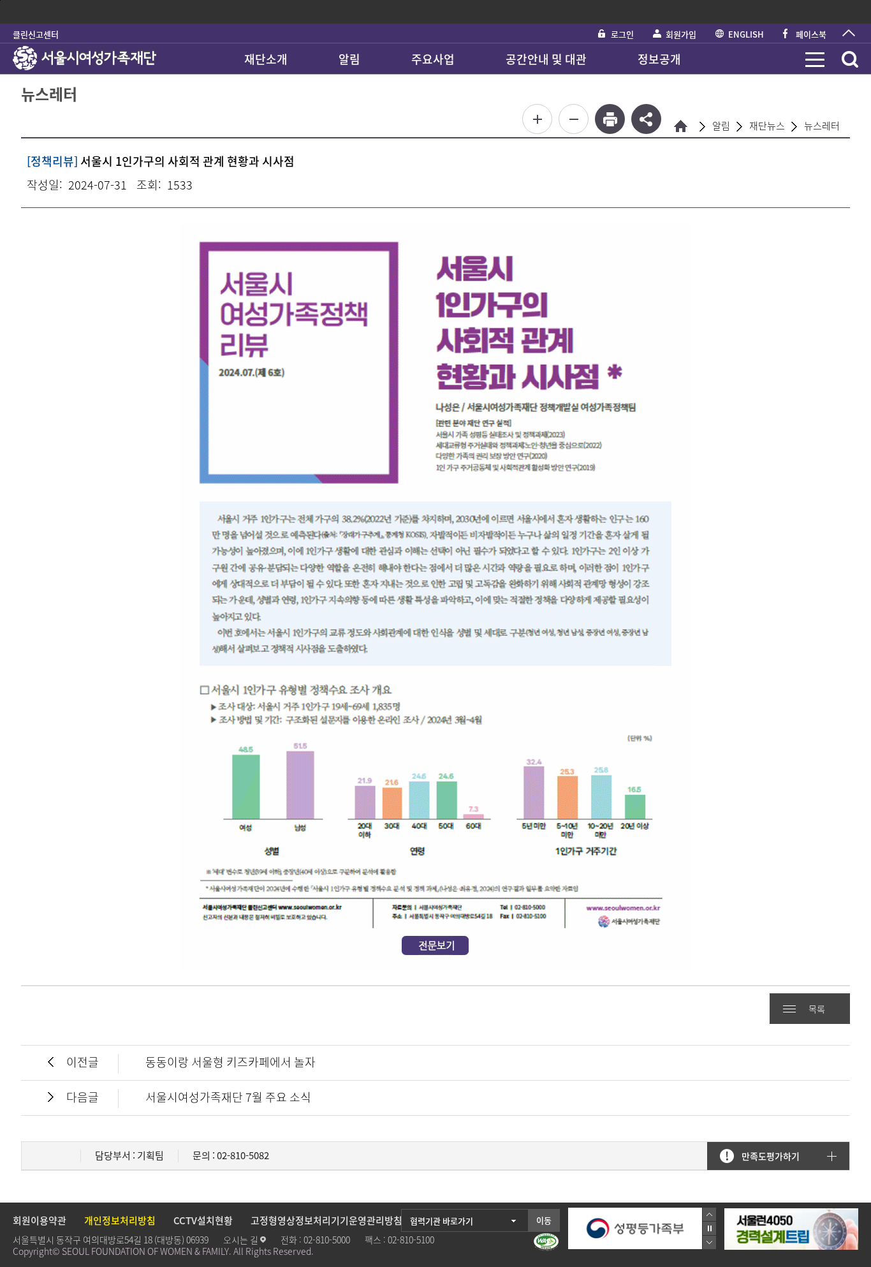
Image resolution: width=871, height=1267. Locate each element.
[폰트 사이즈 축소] (574, 119)
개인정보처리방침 (120, 1220)
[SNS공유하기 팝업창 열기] (646, 119)
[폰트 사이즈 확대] (537, 119)
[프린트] (610, 119)
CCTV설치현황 (203, 1220)
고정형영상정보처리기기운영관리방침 (326, 1220)
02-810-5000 (327, 1239)
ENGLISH (746, 34)
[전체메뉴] (815, 59)
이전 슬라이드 (709, 1214)
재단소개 (266, 59)
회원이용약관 (39, 1220)
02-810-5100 (411, 1239)
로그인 (622, 34)
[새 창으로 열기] (791, 1214)
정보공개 (659, 59)
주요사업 (433, 59)
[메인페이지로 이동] (84, 59)
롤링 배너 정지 (709, 1228)
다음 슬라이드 (709, 1242)
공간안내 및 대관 (546, 59)
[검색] (850, 59)
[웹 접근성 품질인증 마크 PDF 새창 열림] (546, 1242)
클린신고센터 (36, 34)
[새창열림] (635, 1228)
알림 (349, 59)
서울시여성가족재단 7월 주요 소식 (228, 1097)
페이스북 (811, 34)
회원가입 (681, 34)
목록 (817, 1008)
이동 (544, 1220)
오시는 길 (240, 1239)
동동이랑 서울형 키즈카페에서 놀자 (230, 1062)
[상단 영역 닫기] (848, 33)
